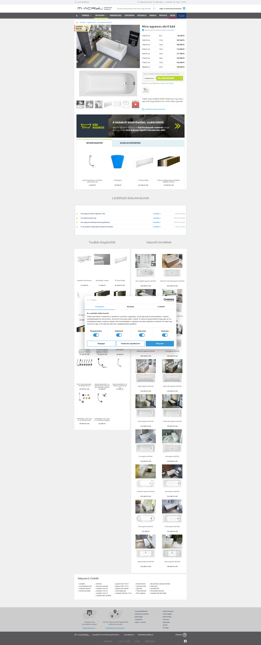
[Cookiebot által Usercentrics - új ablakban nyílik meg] (165, 299)
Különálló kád (154, 588)
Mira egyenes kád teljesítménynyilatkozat (95, 222)
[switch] (119, 335)
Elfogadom (160, 343)
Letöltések (168, 2)
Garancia (152, 16)
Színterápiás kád (120, 591)
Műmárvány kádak (84, 591)
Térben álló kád (141, 591)
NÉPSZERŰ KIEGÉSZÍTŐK (94, 143)
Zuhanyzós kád (141, 586)
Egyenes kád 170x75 (122, 586)
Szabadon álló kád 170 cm (123, 593)
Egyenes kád (91, 22)
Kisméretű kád (140, 584)
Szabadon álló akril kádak (158, 593)
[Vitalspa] (150, 641)
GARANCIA (178, 634)
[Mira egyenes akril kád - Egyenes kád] (76, 16)
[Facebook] (185, 641)
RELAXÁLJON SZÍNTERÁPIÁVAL (130, 143)
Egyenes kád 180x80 (122, 588)
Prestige (181, 15)
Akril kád (98, 584)
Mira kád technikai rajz (88, 218)
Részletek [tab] (130, 307)
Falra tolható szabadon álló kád (160, 584)
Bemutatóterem (89, 628)
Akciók (172, 16)
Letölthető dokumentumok (154, 109)
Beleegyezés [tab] (99, 307)
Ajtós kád (139, 588)
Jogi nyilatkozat (129, 635)
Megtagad (101, 343)
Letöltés (156, 214)
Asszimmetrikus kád (85, 586)
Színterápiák (129, 16)
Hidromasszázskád (102, 586)
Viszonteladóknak (83, 2)
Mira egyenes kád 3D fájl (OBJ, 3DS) (93, 214)
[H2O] (137, 641)
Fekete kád (153, 586)
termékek (85, 16)
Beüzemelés (141, 16)
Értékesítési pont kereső (115, 628)
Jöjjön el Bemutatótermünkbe (170, 8)
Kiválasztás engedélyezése (130, 343)
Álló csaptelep (140, 593)
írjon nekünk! (169, 83)
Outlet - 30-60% (180, 2)
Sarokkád (82, 584)
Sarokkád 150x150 (102, 591)
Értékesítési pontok (145, 2)
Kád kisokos (100, 16)
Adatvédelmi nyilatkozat (145, 635)
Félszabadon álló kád (157, 591)
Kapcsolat (163, 16)
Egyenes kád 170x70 (122, 584)
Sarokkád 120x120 (102, 593)
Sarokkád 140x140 (102, 588)
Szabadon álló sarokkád (103, 595)
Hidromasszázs (116, 16)
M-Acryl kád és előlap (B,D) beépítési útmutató (97, 227)
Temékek (82, 22)
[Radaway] (124, 641)
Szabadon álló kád (85, 588)
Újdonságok (159, 2)
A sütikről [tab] (161, 307)
